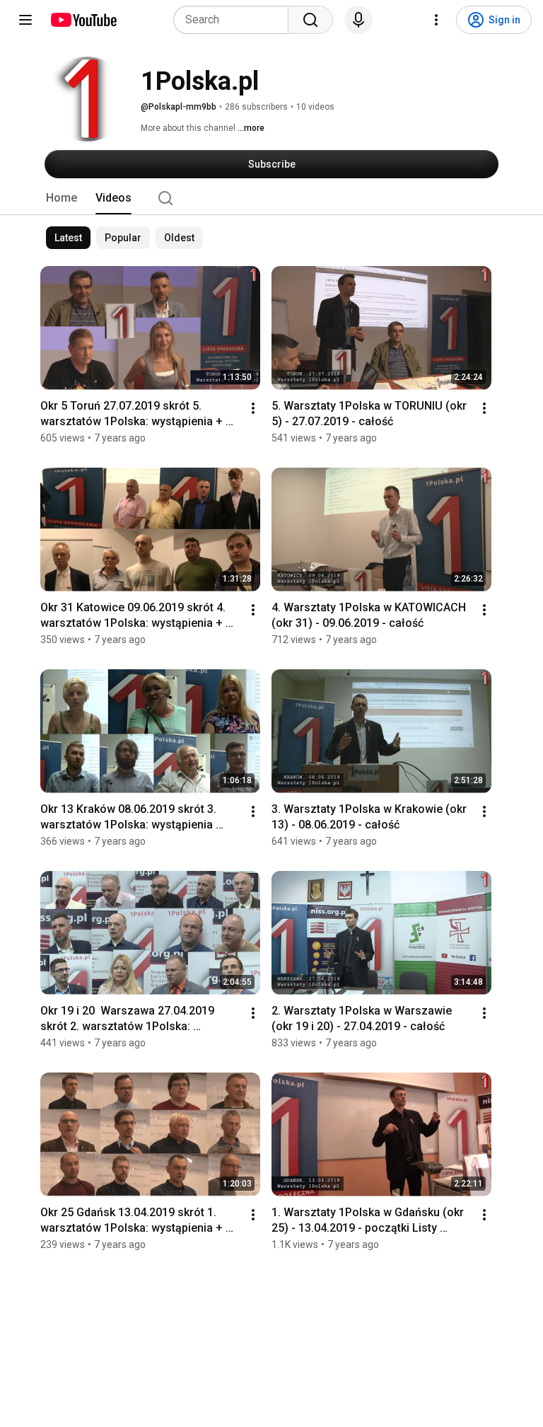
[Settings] (436, 19)
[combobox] (235, 19)
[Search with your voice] (358, 20)
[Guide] (25, 19)
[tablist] (271, 198)
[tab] (61, 198)
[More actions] (253, 408)
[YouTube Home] (83, 20)
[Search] (310, 20)
